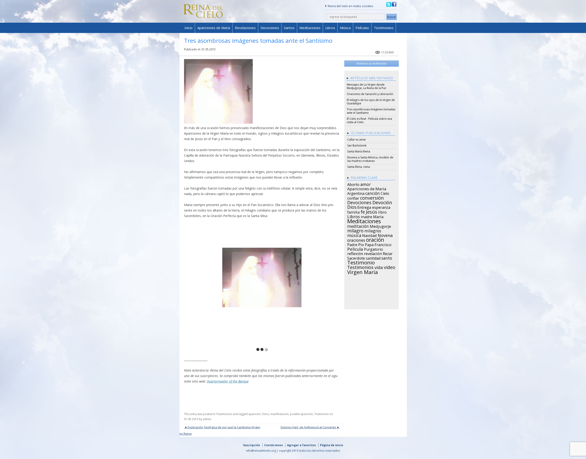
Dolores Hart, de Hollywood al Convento (308, 427)
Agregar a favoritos (301, 445)
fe (363, 211)
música (354, 234)
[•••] (262, 285)
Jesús (371, 211)
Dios (351, 206)
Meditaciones (309, 27)
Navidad (369, 235)
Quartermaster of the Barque (228, 381)
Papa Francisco (378, 244)
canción (372, 192)
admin (207, 419)
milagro (355, 230)
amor (365, 183)
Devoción (382, 202)
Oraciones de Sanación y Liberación (370, 94)
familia (353, 211)
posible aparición (301, 414)
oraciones (356, 239)
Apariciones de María (213, 27)
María (378, 216)
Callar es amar (356, 139)
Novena (385, 234)
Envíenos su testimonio (371, 63)
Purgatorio (373, 248)
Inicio (188, 27)
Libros (330, 27)
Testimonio (321, 414)
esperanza (381, 207)
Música (345, 27)
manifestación (279, 414)
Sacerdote (356, 257)
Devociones (269, 27)
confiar (353, 197)
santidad (373, 257)
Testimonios (383, 27)
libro (382, 211)
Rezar (388, 253)
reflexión (355, 253)
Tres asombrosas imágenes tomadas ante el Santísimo (371, 111)
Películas (362, 27)
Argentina (355, 193)
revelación (373, 253)
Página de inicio (331, 445)
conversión (372, 197)
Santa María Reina (358, 151)
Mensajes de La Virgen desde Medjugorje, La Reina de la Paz (366, 86)
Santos (289, 27)
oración (375, 239)
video (389, 267)
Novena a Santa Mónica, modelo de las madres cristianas (370, 159)
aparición (254, 414)
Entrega (364, 207)
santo (386, 257)
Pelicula (355, 248)
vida (378, 267)
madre (366, 216)
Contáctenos (273, 445)
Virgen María (362, 271)
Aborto (353, 184)
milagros (372, 230)
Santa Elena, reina (358, 167)
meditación (358, 225)
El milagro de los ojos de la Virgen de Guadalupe (371, 101)
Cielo (385, 193)
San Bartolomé (356, 145)
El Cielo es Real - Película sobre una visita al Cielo (369, 120)
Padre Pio (355, 244)
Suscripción (251, 445)
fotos (265, 414)
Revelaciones (245, 27)
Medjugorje (380, 226)
